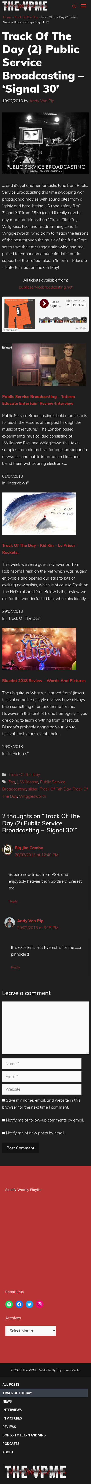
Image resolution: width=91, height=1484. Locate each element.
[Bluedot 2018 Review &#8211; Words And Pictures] (39, 668)
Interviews (12, 1409)
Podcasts (11, 1443)
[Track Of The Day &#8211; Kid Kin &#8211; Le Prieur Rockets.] (39, 533)
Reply (13, 901)
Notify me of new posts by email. (35, 1132)
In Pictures (12, 1418)
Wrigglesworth (32, 796)
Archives (13, 1317)
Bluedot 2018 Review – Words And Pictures (44, 680)
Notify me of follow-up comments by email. (45, 1120)
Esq (11, 781)
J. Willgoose (27, 781)
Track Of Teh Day (55, 789)
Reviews (9, 1426)
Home (7, 17)
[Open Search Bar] (74, 6)
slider (33, 789)
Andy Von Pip (30, 920)
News (7, 1401)
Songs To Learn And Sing (24, 1435)
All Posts (11, 1384)
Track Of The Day (26, 17)
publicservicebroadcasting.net (45, 287)
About (8, 1452)
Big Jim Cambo (29, 847)
